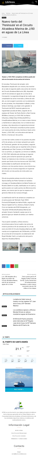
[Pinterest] (12, 266)
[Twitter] (8, 266)
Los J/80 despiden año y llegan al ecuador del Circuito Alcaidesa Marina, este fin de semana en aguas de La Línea (10, 280)
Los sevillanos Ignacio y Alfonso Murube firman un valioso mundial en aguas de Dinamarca (24, 312)
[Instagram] (17, 457)
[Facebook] (4, 266)
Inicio (3, 13)
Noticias (8, 13)
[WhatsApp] (16, 266)
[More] (26, 46)
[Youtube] (25, 457)
